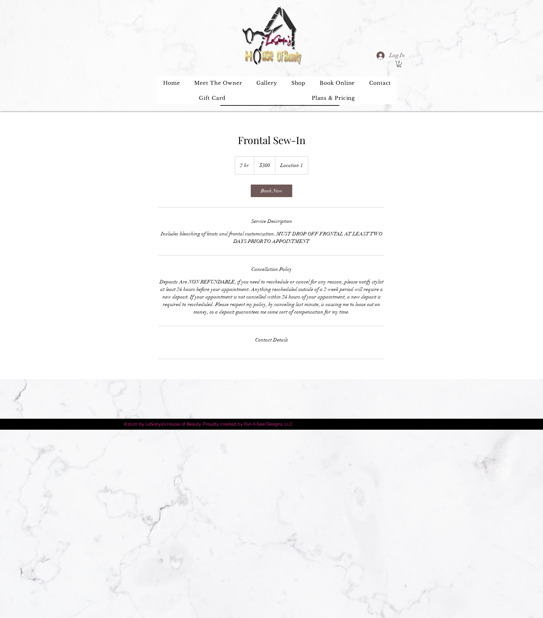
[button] (399, 64)
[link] (271, 191)
